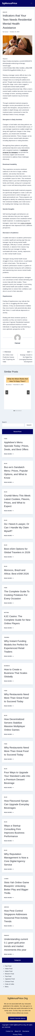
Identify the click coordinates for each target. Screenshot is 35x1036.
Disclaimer (25, 1031)
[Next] (28, 392)
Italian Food (8, 971)
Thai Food (8, 976)
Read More (9, 454)
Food (5, 438)
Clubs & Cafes (9, 984)
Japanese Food (10, 979)
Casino (6, 878)
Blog (5, 463)
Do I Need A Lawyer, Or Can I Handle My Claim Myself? (16, 527)
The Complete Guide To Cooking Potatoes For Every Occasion (16, 595)
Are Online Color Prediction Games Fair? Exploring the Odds (9, 357)
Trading (6, 637)
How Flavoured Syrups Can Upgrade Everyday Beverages (16, 804)
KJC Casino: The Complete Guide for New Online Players (17, 620)
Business (7, 665)
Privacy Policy (17, 1034)
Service (6, 907)
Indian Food (8, 968)
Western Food (9, 974)
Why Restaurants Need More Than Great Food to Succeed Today (16, 698)
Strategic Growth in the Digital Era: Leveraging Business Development (25, 357)
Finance (6, 935)
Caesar (6, 31)
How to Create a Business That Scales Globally (15, 673)
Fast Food (8, 966)
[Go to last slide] (6, 392)
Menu (6, 986)
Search (4, 422)
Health (5, 12)
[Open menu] (31, 3)
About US (18, 1031)
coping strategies (25, 223)
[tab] (14, 410)
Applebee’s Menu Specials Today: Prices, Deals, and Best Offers (16, 446)
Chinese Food (9, 981)
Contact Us (9, 1031)
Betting (6, 612)
